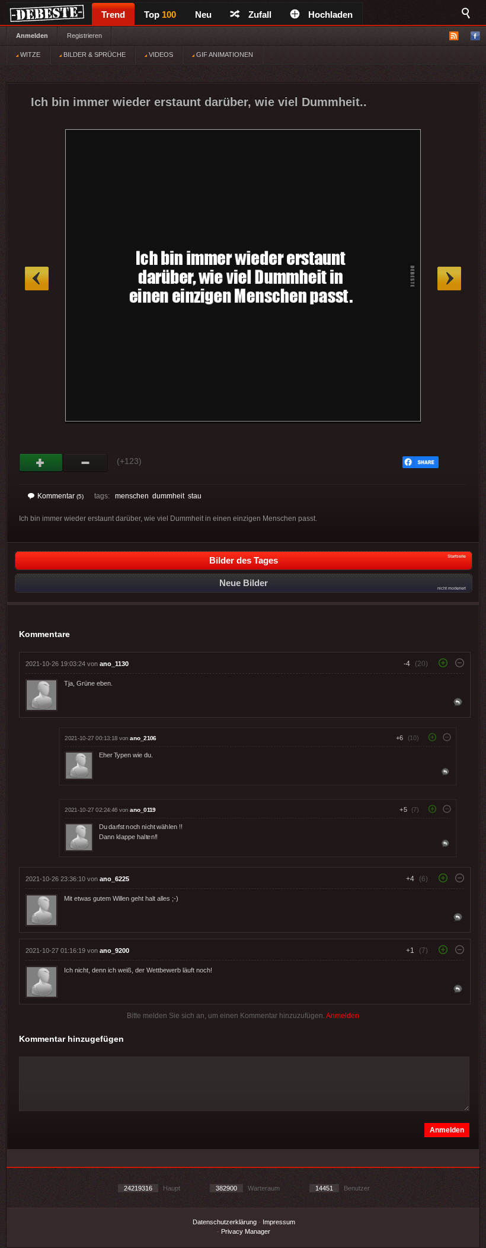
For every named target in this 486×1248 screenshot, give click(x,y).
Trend (113, 14)
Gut (41, 462)
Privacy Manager (245, 1231)
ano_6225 (114, 878)
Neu (203, 14)
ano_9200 (114, 950)
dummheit (168, 496)
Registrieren (84, 35)
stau (195, 496)
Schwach (85, 462)
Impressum (279, 1221)
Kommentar (60, 496)
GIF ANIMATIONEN (223, 54)
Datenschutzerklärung (225, 1221)
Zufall (259, 14)
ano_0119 (142, 810)
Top (160, 14)
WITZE (29, 54)
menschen (132, 496)
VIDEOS (160, 54)
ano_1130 (114, 663)
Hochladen (330, 14)
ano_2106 (143, 738)
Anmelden (32, 35)
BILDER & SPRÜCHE (94, 54)
